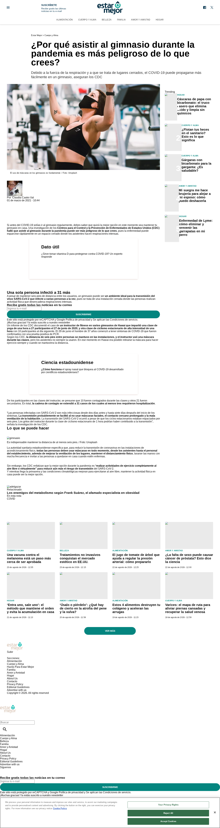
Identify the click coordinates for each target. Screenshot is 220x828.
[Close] (214, 812)
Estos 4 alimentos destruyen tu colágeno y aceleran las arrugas (136, 608)
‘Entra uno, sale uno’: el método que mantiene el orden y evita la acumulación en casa (30, 608)
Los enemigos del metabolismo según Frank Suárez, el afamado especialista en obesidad (73, 492)
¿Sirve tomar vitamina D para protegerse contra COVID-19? (75, 253)
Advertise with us (16, 690)
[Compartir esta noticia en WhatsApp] (11, 203)
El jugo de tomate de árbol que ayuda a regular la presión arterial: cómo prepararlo (136, 558)
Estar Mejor (36, 35)
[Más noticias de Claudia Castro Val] (14, 182)
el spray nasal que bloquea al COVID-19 (85, 369)
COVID (11, 498)
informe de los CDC (22, 325)
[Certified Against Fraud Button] (18, 695)
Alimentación (64, 20)
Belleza (107, 20)
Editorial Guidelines (18, 687)
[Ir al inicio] (110, 646)
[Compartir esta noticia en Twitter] (27, 203)
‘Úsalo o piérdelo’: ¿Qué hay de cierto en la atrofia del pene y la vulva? (83, 608)
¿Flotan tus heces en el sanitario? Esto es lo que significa (195, 135)
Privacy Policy (15, 684)
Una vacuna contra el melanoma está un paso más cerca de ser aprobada (29, 558)
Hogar (160, 20)
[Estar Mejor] (110, 7)
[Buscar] (5, 729)
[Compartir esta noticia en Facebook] (19, 203)
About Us (12, 678)
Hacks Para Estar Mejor (20, 666)
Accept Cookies (168, 821)
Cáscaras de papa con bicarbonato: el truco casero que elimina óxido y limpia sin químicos (194, 106)
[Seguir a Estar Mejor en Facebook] (204, 7)
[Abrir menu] (8, 7)
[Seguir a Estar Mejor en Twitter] (211, 7)
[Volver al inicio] (8, 706)
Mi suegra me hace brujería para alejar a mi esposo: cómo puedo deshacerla (195, 195)
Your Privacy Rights (168, 805)
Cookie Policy (60, 808)
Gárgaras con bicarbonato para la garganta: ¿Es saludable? (196, 165)
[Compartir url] (10, 220)
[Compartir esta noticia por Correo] (34, 203)
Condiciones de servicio (123, 319)
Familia (121, 20)
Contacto (12, 681)
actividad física (15, 301)
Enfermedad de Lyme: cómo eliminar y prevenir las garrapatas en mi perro (196, 228)
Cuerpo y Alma (87, 20)
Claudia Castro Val (23, 197)
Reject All (168, 813)
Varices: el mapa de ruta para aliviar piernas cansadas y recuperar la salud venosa (187, 608)
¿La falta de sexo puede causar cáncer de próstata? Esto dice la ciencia (189, 558)
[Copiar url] (14, 212)
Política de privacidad (78, 319)
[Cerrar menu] (3, 717)
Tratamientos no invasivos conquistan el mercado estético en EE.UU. (80, 558)
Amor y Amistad (140, 20)
